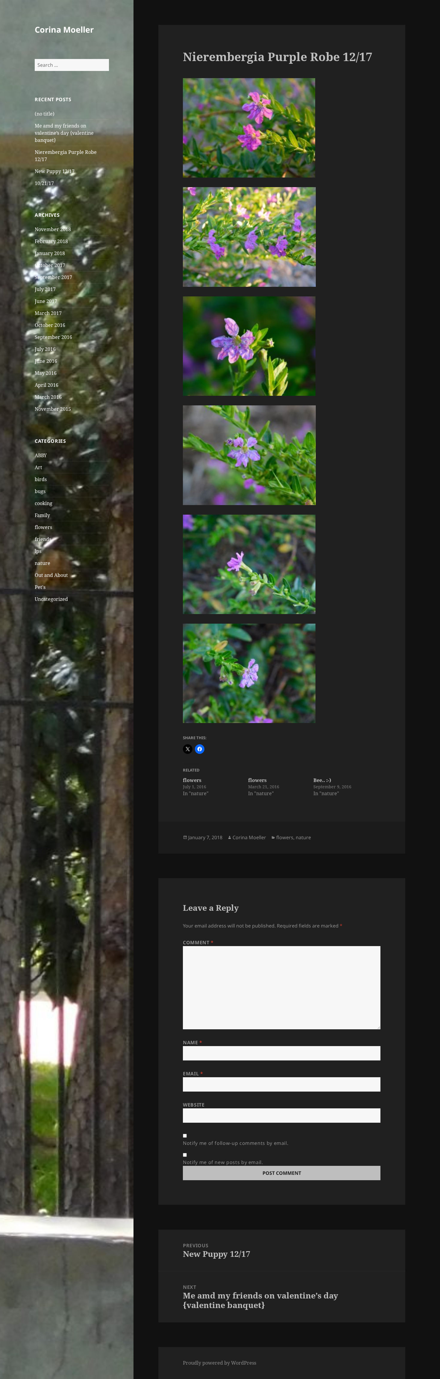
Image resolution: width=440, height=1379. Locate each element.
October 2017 (50, 265)
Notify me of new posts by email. (223, 1162)
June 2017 (46, 301)
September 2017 (53, 277)
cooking (43, 503)
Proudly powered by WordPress (219, 1363)
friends (43, 539)
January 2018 (50, 253)
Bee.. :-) (322, 780)
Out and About (51, 575)
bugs (40, 491)
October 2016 (50, 325)
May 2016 (46, 373)
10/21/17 (44, 183)
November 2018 (53, 229)
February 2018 (51, 241)
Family (42, 515)
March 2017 (48, 313)
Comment (198, 942)
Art (38, 467)
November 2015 (53, 409)
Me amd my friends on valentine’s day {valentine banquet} (64, 132)
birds (41, 479)
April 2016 (46, 385)
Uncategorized (51, 599)
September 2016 (53, 337)
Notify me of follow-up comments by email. (235, 1143)
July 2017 (45, 289)
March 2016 (48, 397)
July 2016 (45, 349)
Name (192, 1042)
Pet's (40, 587)
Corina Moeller (64, 29)
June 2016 (46, 361)
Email (193, 1073)
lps (38, 551)
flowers (43, 527)
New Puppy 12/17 (55, 171)
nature (42, 563)
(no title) (44, 113)
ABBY (41, 455)
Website (193, 1104)
